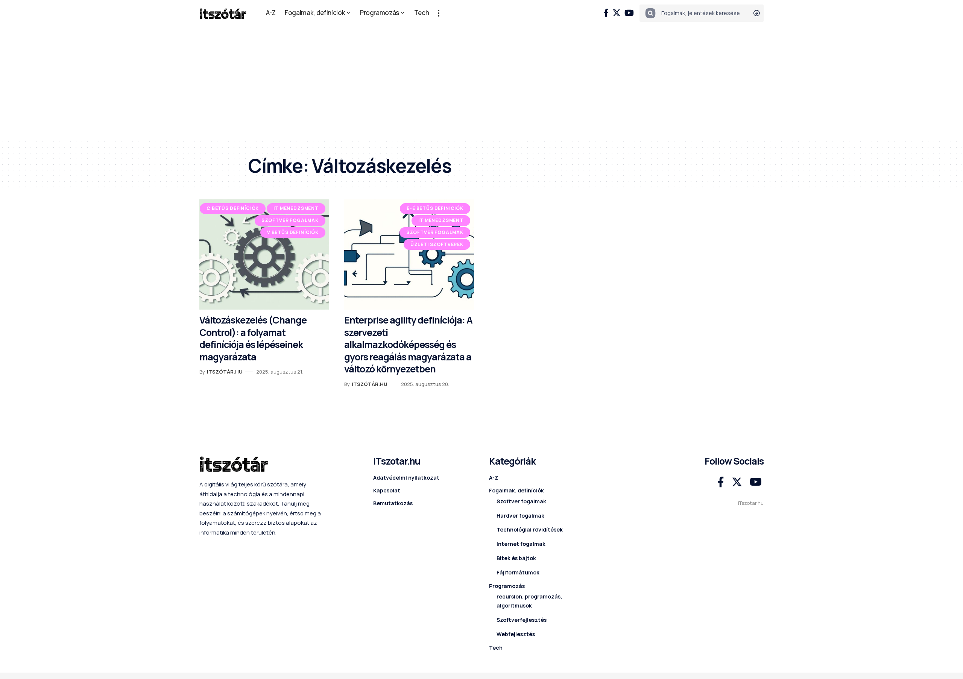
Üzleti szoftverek (436, 244)
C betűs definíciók (233, 208)
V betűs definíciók (293, 232)
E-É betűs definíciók (435, 208)
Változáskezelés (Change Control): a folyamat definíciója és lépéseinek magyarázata (253, 338)
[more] (438, 13)
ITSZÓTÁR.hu (225, 371)
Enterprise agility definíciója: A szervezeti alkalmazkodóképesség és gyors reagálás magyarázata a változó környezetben (408, 344)
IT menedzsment (296, 208)
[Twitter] (617, 13)
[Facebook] (606, 13)
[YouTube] (629, 13)
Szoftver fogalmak (290, 220)
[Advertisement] (481, 82)
